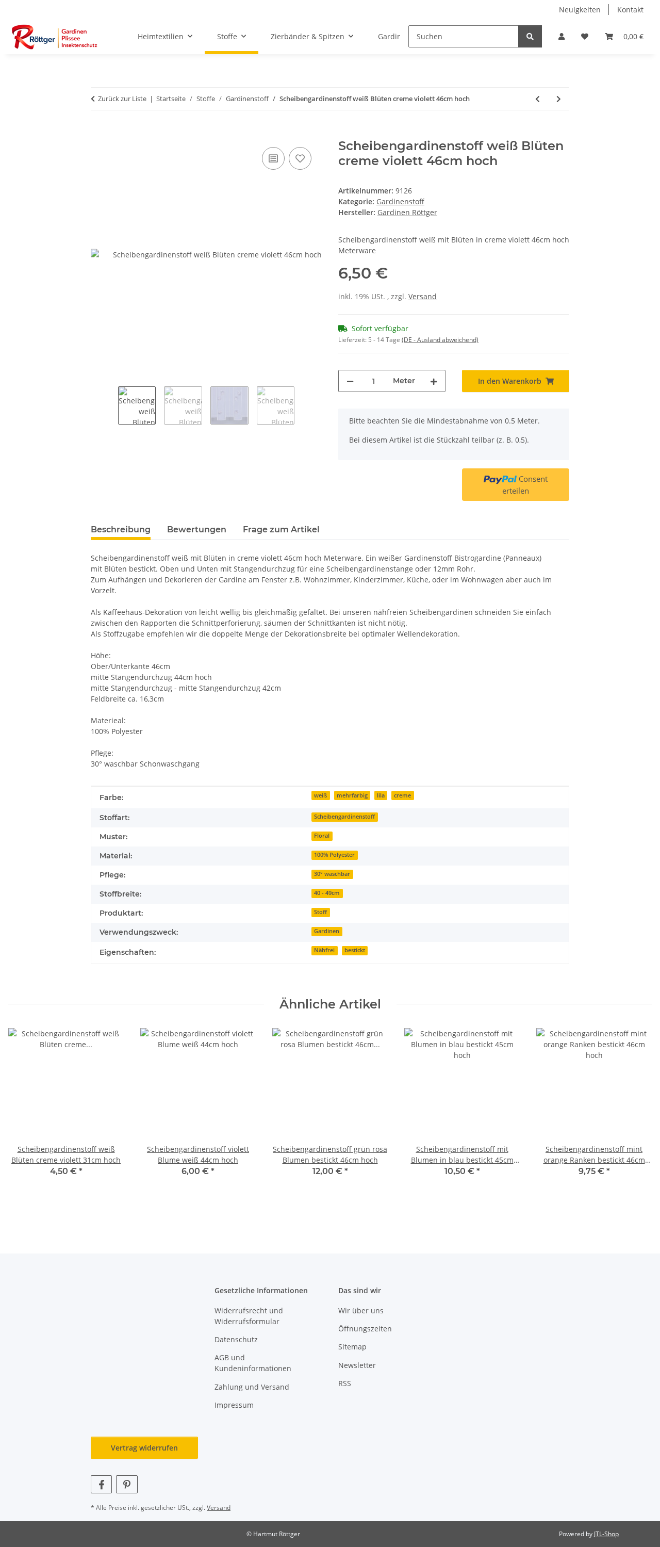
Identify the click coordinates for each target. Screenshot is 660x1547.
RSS (344, 1383)
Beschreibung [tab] (121, 529)
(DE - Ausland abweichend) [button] (440, 339)
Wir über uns (361, 1310)
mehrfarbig (352, 795)
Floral (321, 835)
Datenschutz (236, 1339)
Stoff (320, 912)
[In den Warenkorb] (99, 133)
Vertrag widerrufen (144, 1448)
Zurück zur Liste (122, 98)
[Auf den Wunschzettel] (300, 158)
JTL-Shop (606, 1533)
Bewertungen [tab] (196, 529)
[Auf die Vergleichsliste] (273, 158)
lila (381, 795)
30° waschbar (332, 873)
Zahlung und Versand (251, 1387)
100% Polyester (334, 854)
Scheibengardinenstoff (344, 816)
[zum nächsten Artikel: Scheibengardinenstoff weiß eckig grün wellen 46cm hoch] (558, 99)
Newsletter (357, 1365)
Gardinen (326, 931)
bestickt (354, 950)
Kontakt (630, 9)
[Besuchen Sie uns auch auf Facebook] (101, 1484)
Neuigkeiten (580, 9)
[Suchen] (530, 36)
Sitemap (352, 1346)
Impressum (234, 1405)
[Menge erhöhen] (433, 381)
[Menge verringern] (350, 381)
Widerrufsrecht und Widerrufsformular (248, 1316)
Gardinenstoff (400, 201)
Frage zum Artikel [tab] (281, 529)
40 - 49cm (327, 893)
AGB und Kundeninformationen (252, 1363)
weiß (320, 795)
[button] (561, 36)
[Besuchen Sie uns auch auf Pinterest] (126, 1484)
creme (402, 795)
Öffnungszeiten (365, 1328)
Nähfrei (324, 950)
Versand (422, 296)
